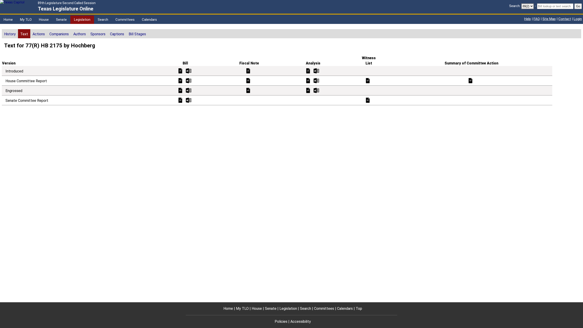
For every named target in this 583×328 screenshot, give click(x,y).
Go (578, 6)
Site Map (549, 19)
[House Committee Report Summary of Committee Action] (470, 80)
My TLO (26, 20)
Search (103, 20)
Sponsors (97, 34)
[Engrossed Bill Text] (180, 90)
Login (578, 19)
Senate (61, 20)
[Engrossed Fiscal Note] (248, 90)
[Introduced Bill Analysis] (308, 70)
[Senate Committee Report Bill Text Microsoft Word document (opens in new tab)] (188, 100)
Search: (514, 6)
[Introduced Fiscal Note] (248, 70)
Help (527, 19)
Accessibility (300, 321)
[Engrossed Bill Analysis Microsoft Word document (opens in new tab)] (316, 90)
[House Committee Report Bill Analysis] (308, 80)
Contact (564, 19)
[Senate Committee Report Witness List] (368, 100)
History (10, 34)
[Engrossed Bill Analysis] (308, 90)
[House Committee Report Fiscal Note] (248, 80)
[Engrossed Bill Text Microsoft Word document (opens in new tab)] (188, 90)
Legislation (82, 20)
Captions (117, 34)
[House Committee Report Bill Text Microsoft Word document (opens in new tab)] (188, 80)
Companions (59, 34)
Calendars (149, 20)
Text (24, 34)
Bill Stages (137, 34)
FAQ (537, 19)
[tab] (10, 33)
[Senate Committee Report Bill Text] (180, 100)
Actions (39, 34)
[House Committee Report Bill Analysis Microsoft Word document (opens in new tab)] (316, 80)
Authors (79, 34)
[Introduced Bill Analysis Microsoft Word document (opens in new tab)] (316, 70)
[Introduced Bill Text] (180, 70)
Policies (281, 321)
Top (359, 308)
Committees (125, 20)
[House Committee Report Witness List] (368, 80)
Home (8, 20)
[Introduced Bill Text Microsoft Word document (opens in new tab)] (188, 70)
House (44, 20)
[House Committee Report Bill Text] (180, 80)
